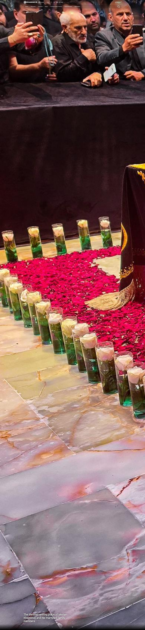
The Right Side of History (56, 6)
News (46, 6)
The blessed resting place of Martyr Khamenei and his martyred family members (45, 618)
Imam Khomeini (68, 6)
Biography (33, 6)
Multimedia (77, 6)
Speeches (40, 6)
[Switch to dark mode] (48, 2)
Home (26, 6)
